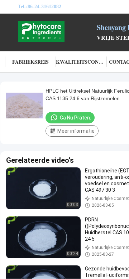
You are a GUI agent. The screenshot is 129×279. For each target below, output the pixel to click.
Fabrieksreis (30, 61)
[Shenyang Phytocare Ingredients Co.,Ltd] (57, 31)
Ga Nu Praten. (75, 118)
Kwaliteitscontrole (81, 61)
